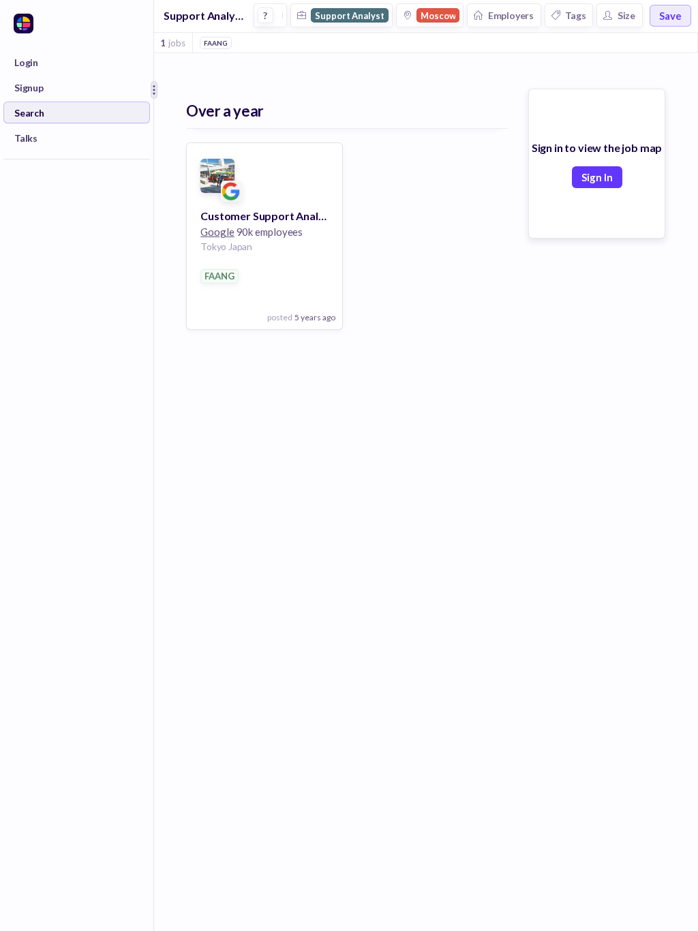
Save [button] (670, 16)
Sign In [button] (597, 177)
